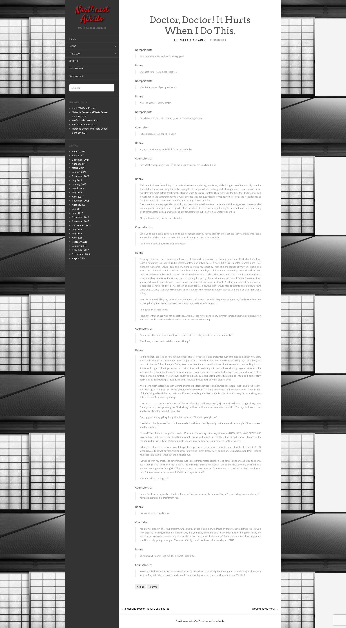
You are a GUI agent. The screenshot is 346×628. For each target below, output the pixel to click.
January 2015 (79, 246)
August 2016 (78, 204)
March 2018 (78, 188)
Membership (76, 68)
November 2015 (80, 221)
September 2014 (81, 254)
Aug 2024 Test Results (84, 124)
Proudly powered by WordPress (189, 621)
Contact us (76, 76)
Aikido (72, 46)
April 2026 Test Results (84, 108)
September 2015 (81, 225)
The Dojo (74, 53)
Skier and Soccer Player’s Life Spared (145, 608)
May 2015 (77, 233)
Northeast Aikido (92, 14)
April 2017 (77, 196)
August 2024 (78, 163)
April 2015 (77, 237)
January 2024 (79, 172)
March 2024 (78, 167)
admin (201, 40)
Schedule (74, 61)
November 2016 (80, 200)
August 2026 (78, 151)
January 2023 (79, 184)
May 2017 (77, 192)
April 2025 (77, 155)
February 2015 (79, 241)
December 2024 (80, 159)
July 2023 (77, 180)
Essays (153, 586)
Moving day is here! (265, 608)
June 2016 (77, 213)
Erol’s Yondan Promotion (85, 120)
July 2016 (77, 209)
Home (72, 39)
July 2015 (77, 229)
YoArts (221, 621)
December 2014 (80, 249)
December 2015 (80, 217)
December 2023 (80, 176)
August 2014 (78, 258)
